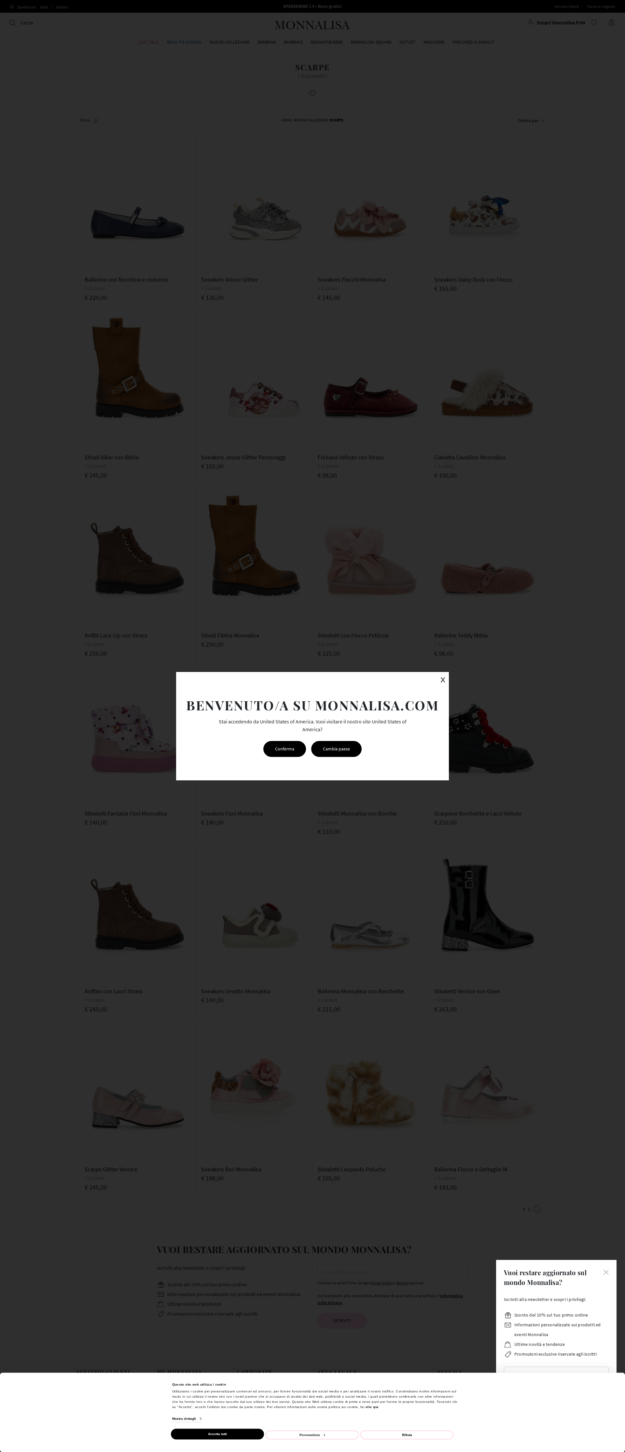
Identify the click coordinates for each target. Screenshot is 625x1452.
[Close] (606, 1272)
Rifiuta (407, 1434)
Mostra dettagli (184, 1418)
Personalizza (309, 1434)
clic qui (372, 1406)
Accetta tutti (217, 1434)
